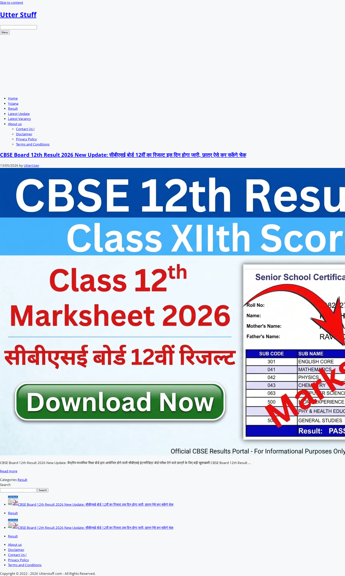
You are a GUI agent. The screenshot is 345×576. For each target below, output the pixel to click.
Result (13, 108)
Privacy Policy (26, 139)
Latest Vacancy (19, 118)
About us (15, 124)
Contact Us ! (25, 129)
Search (5, 484)
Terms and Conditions (33, 144)
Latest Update (19, 113)
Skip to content (11, 2)
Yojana (13, 103)
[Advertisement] (172, 64)
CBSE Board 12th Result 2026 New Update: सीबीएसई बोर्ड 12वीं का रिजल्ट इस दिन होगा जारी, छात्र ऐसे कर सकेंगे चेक (123, 154)
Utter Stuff (18, 14)
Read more (8, 471)
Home (13, 98)
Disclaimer (24, 134)
